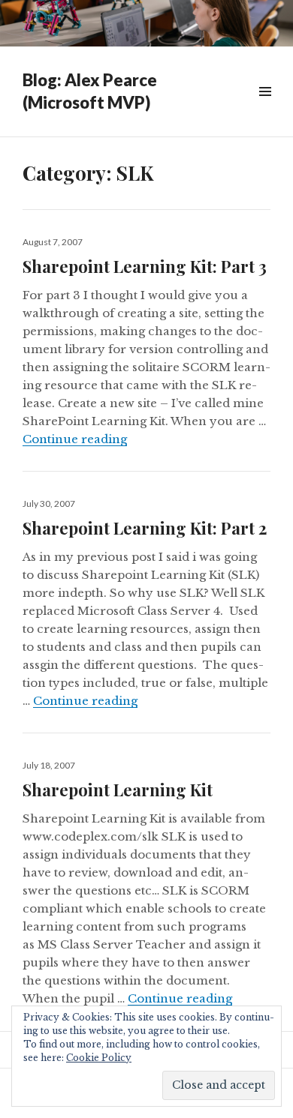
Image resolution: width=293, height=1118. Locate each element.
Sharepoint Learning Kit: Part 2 (145, 528)
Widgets (264, 108)
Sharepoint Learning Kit (118, 789)
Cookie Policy (98, 1057)
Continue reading (75, 439)
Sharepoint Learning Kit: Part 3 (145, 266)
